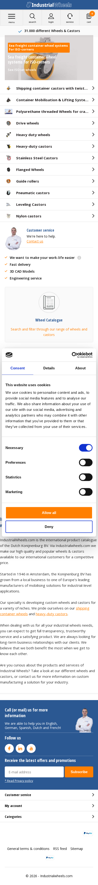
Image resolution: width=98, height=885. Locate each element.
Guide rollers (27, 181)
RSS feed (60, 848)
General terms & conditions (28, 848)
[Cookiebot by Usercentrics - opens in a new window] (72, 355)
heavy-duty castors (52, 613)
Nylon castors (28, 216)
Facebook (9, 748)
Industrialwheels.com (56, 876)
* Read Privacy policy (19, 781)
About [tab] (80, 368)
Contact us (35, 241)
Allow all (49, 512)
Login (51, 22)
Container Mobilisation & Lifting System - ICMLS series (57, 99)
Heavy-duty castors (34, 146)
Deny (49, 527)
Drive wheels (27, 123)
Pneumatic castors (33, 192)
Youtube (31, 748)
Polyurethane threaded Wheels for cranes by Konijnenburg (57, 111)
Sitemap (76, 848)
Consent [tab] (17, 368)
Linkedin (20, 748)
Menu (12, 22)
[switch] (86, 462)
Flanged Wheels (30, 169)
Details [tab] (49, 368)
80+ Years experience (52, 30)
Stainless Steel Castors (37, 158)
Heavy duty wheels (33, 134)
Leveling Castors (31, 204)
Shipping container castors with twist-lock (54, 88)
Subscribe (79, 772)
